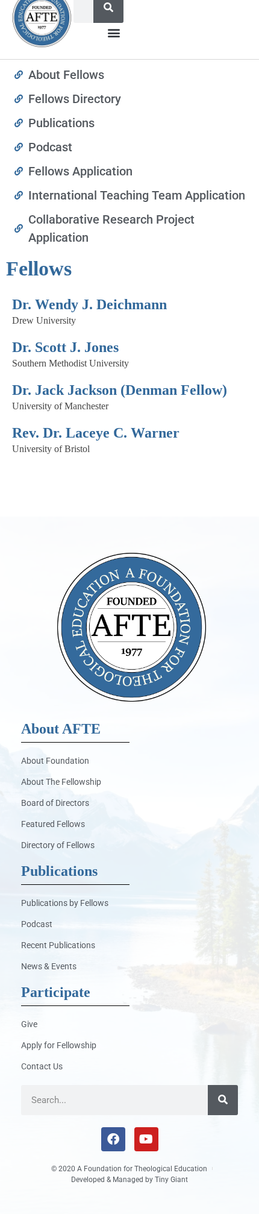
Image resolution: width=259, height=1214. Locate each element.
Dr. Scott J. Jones (65, 347)
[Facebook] (113, 1139)
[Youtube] (146, 1139)
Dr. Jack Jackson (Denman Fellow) (119, 390)
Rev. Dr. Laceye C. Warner (95, 433)
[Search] (223, 1100)
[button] (113, 33)
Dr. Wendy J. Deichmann (89, 304)
